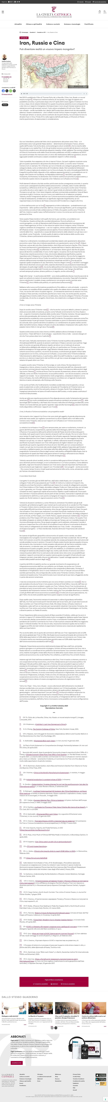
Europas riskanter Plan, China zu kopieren (49, 800)
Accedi (75, 1090)
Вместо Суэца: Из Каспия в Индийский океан (52, 913)
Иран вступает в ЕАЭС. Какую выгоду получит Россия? (53, 934)
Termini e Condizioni (78, 1079)
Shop (56, 1076)
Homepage (25, 32)
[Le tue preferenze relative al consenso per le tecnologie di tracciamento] (105, 1099)
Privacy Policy (77, 1074)
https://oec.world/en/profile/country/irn (34, 830)
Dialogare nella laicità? (10, 1016)
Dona (38, 1081)
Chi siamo (40, 1074)
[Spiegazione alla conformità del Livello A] (101, 1084)
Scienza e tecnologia (72, 24)
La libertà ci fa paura (35, 1016)
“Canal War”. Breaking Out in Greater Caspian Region (53, 920)
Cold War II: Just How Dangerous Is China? (50, 724)
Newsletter (58, 1081)
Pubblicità (76, 1083)
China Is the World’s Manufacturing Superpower (51, 773)
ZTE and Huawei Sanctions (36, 846)
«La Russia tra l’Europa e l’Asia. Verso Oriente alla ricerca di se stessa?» (60, 807)
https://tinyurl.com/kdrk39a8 (36, 858)
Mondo (5, 104)
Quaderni (32, 32)
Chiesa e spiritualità (34, 24)
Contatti (75, 1085)
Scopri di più (16, 1063)
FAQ (74, 1088)
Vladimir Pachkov (6, 61)
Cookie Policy (76, 1076)
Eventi (21, 1083)
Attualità (18, 24)
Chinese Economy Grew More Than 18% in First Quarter (46, 755)
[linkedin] (15, 2)
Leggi (25, 1024)
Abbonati (40, 1079)
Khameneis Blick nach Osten (44, 741)
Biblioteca (58, 1074)
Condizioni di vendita (79, 1081)
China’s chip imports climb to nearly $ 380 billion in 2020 (54, 851)
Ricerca (57, 1079)
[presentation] (52, 1027)
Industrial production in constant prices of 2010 (44, 780)
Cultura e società (53, 24)
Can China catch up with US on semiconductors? (53, 842)
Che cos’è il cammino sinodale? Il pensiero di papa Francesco (67, 1017)
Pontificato (89, 24)
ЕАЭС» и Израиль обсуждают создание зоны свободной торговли (52, 927)
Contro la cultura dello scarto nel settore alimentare (94, 1017)
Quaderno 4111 (41, 32)
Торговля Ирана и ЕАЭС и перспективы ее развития (54, 821)
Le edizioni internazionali (44, 1076)
